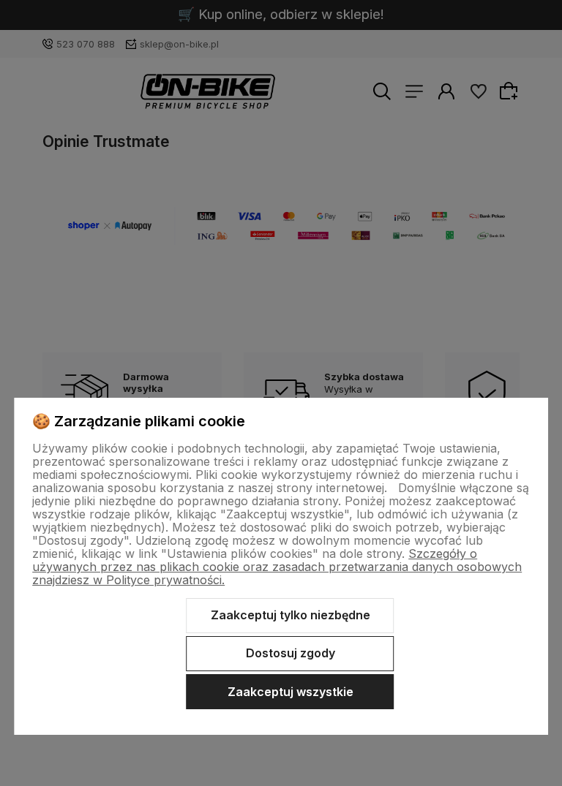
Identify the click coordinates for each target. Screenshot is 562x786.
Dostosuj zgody (290, 653)
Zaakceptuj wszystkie (290, 691)
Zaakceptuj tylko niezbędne (290, 615)
